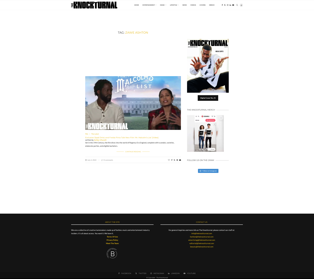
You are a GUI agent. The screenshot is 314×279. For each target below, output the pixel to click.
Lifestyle (173, 5)
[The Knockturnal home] (208, 185)
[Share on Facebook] (171, 160)
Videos (193, 5)
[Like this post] (169, 160)
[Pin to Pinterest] (177, 160)
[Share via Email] (180, 160)
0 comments (108, 160)
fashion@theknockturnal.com (201, 237)
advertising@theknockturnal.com (201, 240)
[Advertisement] (133, 55)
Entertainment (149, 5)
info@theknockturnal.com (201, 233)
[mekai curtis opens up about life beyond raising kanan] (209, 40)
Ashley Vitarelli (100, 140)
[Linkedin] (230, 5)
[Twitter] (225, 5)
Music (162, 5)
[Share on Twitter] (174, 160)
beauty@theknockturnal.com (201, 247)
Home (136, 5)
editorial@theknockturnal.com (202, 243)
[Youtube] (233, 5)
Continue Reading (133, 152)
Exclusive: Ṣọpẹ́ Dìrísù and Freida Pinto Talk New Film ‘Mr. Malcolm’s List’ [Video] (121, 137)
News (184, 5)
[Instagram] (227, 5)
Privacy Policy (112, 240)
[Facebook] (222, 5)
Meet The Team (112, 243)
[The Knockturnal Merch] (205, 116)
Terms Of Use (112, 237)
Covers (202, 5)
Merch (211, 5)
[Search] (237, 5)
